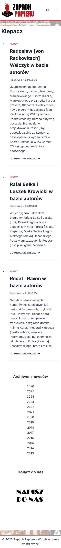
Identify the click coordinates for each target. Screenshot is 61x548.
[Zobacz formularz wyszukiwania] (48, 10)
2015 (30, 443)
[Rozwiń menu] (55, 10)
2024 (30, 396)
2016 (30, 438)
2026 (30, 386)
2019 (30, 422)
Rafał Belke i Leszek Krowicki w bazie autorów (31, 191)
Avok (19, 80)
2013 (30, 453)
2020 (30, 417)
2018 (30, 427)
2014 (30, 448)
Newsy (14, 44)
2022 (30, 407)
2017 (30, 432)
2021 (30, 412)
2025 (30, 391)
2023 (30, 401)
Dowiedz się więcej (25, 158)
